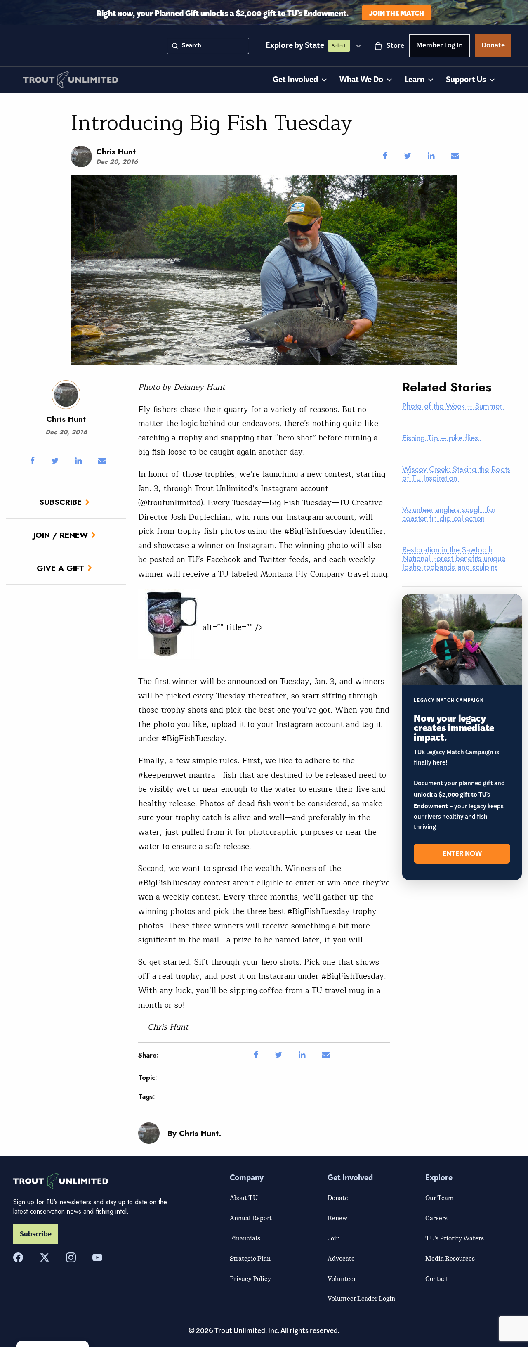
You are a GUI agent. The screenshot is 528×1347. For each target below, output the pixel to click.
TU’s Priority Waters (454, 1238)
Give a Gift (60, 568)
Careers (436, 1218)
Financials (245, 1238)
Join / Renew (60, 535)
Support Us (466, 80)
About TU (244, 1198)
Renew (337, 1218)
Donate (493, 47)
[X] (45, 1257)
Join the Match (396, 12)
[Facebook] (18, 1257)
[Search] (175, 46)
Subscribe (60, 502)
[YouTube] (97, 1257)
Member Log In (439, 47)
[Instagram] (71, 1257)
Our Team (439, 1198)
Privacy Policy (250, 1278)
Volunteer (342, 1278)
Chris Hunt (116, 151)
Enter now (462, 853)
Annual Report (251, 1218)
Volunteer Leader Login (361, 1298)
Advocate (341, 1258)
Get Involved (295, 80)
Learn (414, 80)
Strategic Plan (250, 1258)
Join (334, 1238)
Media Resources (450, 1258)
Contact (436, 1278)
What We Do (361, 80)
